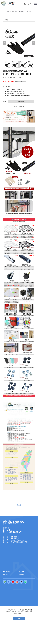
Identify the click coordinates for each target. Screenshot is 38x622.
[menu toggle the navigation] (35, 3)
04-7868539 (15, 536)
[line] (5, 582)
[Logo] (8, 4)
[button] (21, 3)
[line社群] (26, 582)
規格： (5, 102)
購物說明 (22, 575)
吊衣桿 (29, 12)
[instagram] (17, 582)
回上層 (19, 505)
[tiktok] (21, 582)
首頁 (8, 12)
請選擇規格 (21, 102)
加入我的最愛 (20, 106)
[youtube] (13, 582)
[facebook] (9, 582)
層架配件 (22, 12)
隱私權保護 (6, 572)
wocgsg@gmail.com (18, 540)
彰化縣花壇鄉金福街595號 (19, 542)
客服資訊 (5, 575)
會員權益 (22, 572)
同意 (19, 619)
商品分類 (14, 12)
